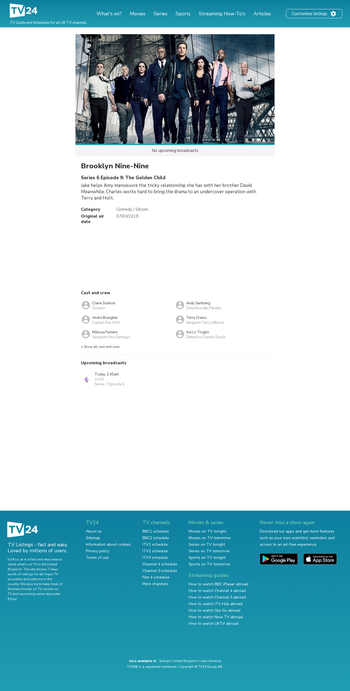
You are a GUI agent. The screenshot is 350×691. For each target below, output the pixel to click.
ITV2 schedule (155, 551)
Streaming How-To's (222, 13)
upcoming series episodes (39, 594)
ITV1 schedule (155, 544)
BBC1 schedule (155, 531)
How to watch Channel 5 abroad (217, 597)
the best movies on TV (25, 589)
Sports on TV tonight (207, 557)
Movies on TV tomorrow (210, 537)
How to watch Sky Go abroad (214, 610)
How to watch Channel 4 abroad (217, 590)
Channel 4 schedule (159, 564)
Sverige (164, 661)
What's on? (109, 13)
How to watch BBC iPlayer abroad (218, 584)
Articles (262, 13)
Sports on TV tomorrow (209, 564)
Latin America (210, 661)
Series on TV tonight (207, 544)
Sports (183, 13)
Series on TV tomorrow (209, 551)
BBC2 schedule (155, 537)
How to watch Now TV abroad (216, 617)
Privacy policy (97, 551)
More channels (155, 583)
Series (160, 13)
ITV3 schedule (155, 557)
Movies (137, 13)
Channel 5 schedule (159, 570)
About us (94, 531)
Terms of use (97, 557)
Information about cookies (108, 544)
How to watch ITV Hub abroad (216, 603)
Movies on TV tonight (207, 531)
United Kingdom (185, 661)
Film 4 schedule (156, 577)
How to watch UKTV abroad (213, 623)
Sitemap (93, 537)
